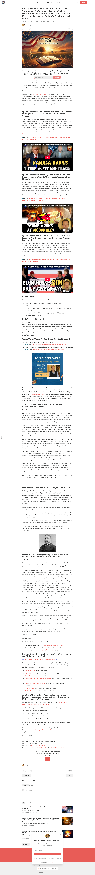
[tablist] (28, 785)
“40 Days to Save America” (43, 730)
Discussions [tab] (32, 802)
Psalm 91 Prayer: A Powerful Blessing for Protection (49, 349)
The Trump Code (30, 671)
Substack (41, 872)
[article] (47, 810)
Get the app (54, 868)
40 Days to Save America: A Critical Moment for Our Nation (45, 703)
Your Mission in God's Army (33, 676)
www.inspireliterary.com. (36, 394)
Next (68, 775)
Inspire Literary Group (38, 745)
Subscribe (83, 2)
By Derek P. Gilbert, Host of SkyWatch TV (32, 810)
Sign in (90, 2)
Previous (27, 775)
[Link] (20, 114)
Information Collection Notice (47, 858)
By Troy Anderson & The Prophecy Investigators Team (35, 823)
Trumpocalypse (29, 688)
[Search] (74, 2)
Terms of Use (54, 857)
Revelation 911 (29, 673)
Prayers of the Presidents (47, 650)
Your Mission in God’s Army (57, 748)
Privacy (47, 865)
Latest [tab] (27, 802)
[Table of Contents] (2, 437)
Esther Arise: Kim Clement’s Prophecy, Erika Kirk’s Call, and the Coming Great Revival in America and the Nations (40, 820)
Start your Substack (44, 868)
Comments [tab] (25, 785)
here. (36, 732)
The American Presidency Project (53, 645)
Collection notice (57, 865)
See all (25, 844)
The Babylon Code (30, 691)
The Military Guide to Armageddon (35, 683)
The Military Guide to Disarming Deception (38, 679)
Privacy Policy (58, 858)
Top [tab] (24, 802)
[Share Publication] (78, 2)
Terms (50, 865)
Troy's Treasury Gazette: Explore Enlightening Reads (39, 659)
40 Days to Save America (40, 94)
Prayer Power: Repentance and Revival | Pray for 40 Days (50, 344)
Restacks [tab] (31, 785)
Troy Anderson (29, 24)
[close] (61, 834)
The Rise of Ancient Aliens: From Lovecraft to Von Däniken (38, 807)
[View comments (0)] (28, 28)
